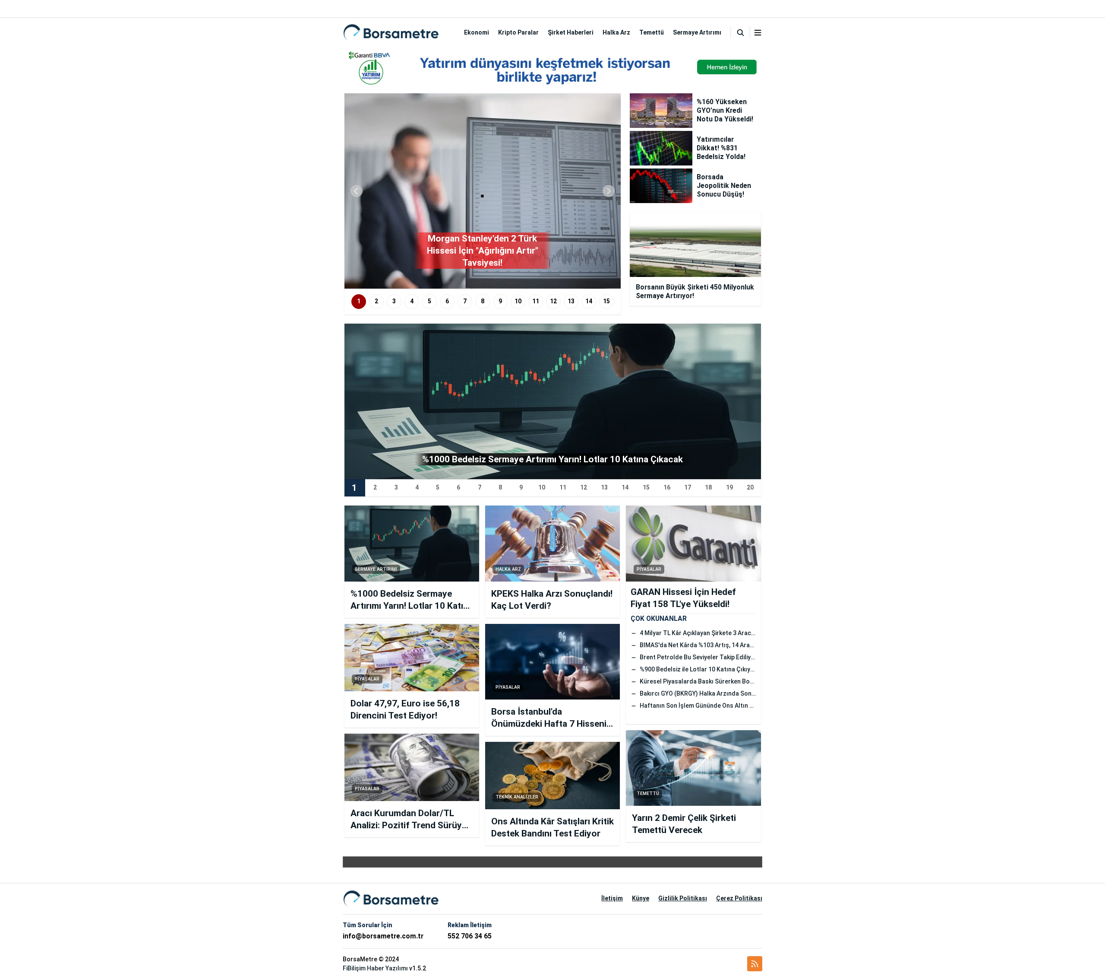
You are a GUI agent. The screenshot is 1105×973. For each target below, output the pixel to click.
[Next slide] (609, 191)
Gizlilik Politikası (682, 898)
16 (666, 487)
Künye (640, 898)
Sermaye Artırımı (697, 32)
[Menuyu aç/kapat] (757, 32)
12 (553, 301)
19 (729, 487)
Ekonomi (476, 32)
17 (687, 487)
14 (588, 301)
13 (571, 301)
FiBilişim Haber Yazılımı (375, 968)
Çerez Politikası (739, 898)
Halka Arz (616, 32)
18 (708, 487)
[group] (482, 191)
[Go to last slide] (356, 191)
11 (535, 301)
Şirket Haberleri (571, 32)
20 (750, 487)
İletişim (612, 898)
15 (606, 301)
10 (518, 301)
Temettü (651, 32)
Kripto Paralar (518, 32)
